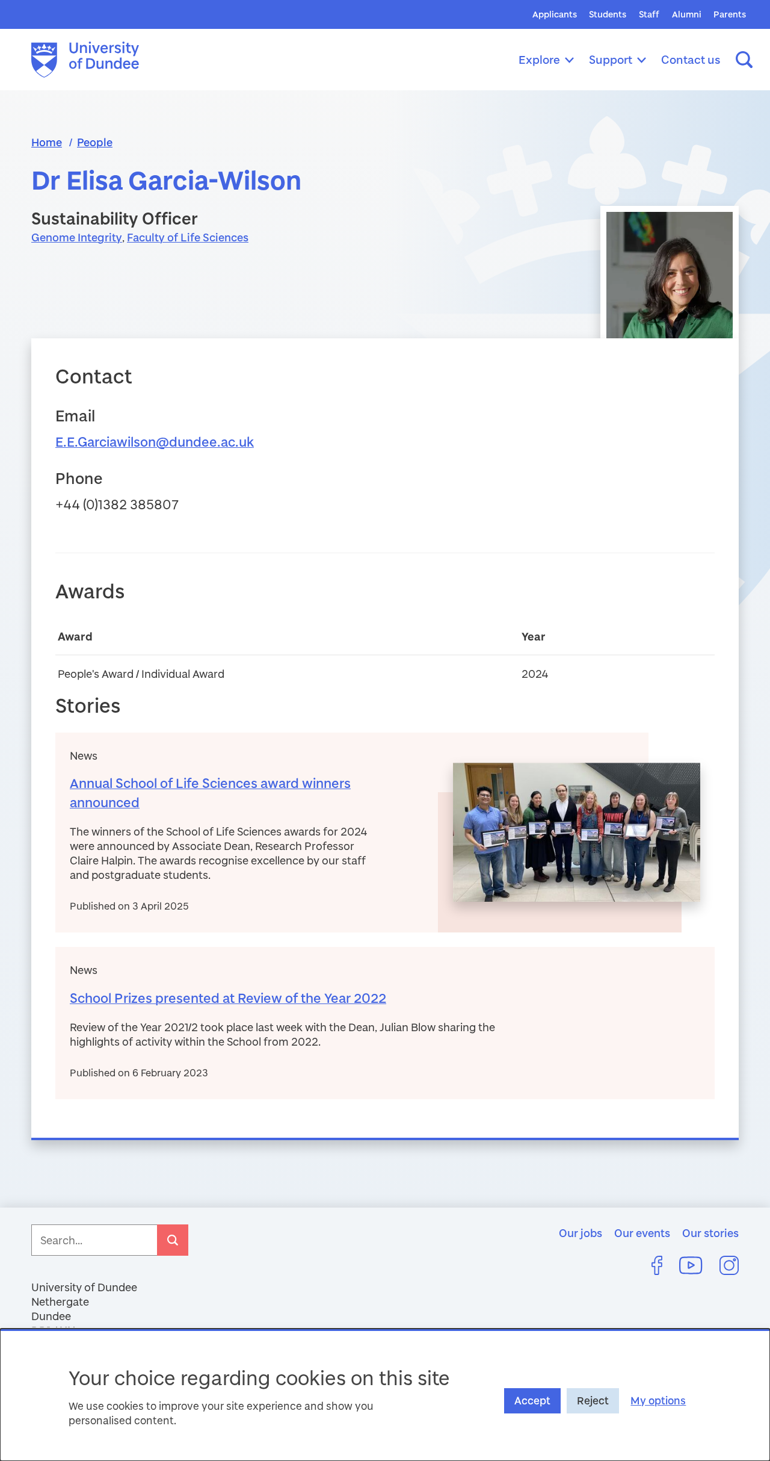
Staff (649, 14)
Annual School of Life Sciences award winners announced (210, 792)
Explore (539, 59)
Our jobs (580, 1233)
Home (46, 142)
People (94, 142)
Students (607, 14)
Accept (532, 1400)
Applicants (554, 14)
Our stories (710, 1233)
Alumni (686, 14)
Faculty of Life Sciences (187, 237)
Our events (642, 1233)
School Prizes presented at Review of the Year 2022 (228, 998)
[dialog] (385, 1395)
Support (610, 59)
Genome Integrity (76, 237)
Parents (729, 14)
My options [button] (658, 1400)
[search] (172, 1240)
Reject (593, 1400)
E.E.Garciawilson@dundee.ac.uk (154, 441)
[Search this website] (744, 59)
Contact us (691, 59)
